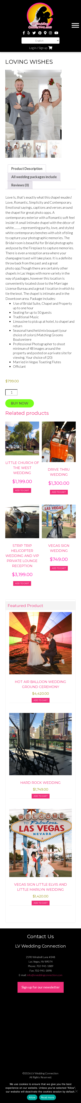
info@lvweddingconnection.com (44, 975)
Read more (47, 1097)
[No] (76, 1091)
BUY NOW (19, 403)
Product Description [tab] (26, 169)
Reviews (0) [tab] (20, 185)
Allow (32, 1097)
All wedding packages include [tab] (34, 177)
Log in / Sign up (38, 48)
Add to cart (22, 490)
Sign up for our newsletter (40, 987)
